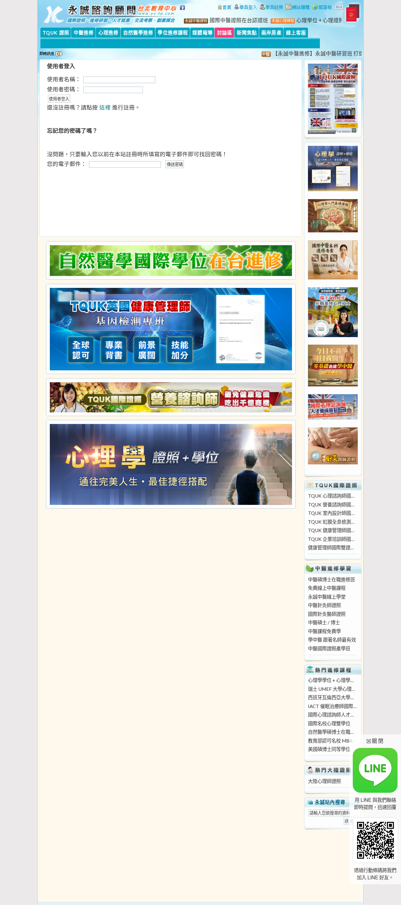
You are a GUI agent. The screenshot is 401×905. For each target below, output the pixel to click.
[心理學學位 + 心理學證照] (333, 189)
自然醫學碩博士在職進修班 (332, 732)
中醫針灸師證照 (324, 605)
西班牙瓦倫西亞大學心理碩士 (332, 697)
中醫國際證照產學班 (329, 648)
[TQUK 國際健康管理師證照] (171, 329)
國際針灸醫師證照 (327, 614)
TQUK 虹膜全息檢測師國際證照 (332, 522)
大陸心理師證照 (324, 781)
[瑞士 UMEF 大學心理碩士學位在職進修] (333, 335)
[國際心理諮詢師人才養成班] (333, 418)
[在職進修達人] (322, 8)
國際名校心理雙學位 (329, 723)
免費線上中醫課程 (327, 588)
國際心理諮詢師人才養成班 (332, 714)
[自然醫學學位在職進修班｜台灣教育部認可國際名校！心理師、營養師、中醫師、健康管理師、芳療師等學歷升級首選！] (171, 260)
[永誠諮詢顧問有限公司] (224, 8)
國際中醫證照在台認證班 (239, 20)
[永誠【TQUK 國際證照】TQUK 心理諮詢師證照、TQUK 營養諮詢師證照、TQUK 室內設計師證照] (333, 132)
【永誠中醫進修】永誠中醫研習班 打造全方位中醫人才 (322, 53)
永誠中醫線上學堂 (327, 597)
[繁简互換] (339, 8)
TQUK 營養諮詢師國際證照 (332, 504)
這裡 (105, 107)
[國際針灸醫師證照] (333, 462)
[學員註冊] (271, 8)
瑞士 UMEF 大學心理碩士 (332, 689)
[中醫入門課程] (333, 384)
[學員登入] (245, 8)
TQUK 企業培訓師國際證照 (332, 539)
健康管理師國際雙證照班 (332, 547)
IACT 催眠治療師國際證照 (332, 706)
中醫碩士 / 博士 (324, 622)
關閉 (375, 741)
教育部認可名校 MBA (330, 741)
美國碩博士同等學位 (329, 749)
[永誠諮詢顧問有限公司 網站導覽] (298, 8)
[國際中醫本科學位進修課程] (333, 277)
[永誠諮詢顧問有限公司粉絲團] (183, 11)
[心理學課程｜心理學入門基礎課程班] (333, 230)
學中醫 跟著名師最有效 (332, 640)
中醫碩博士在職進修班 (331, 579)
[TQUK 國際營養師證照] (171, 397)
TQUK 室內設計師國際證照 (332, 513)
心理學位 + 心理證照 (320, 20)
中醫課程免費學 (324, 631)
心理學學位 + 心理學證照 (332, 680)
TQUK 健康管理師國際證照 (332, 530)
